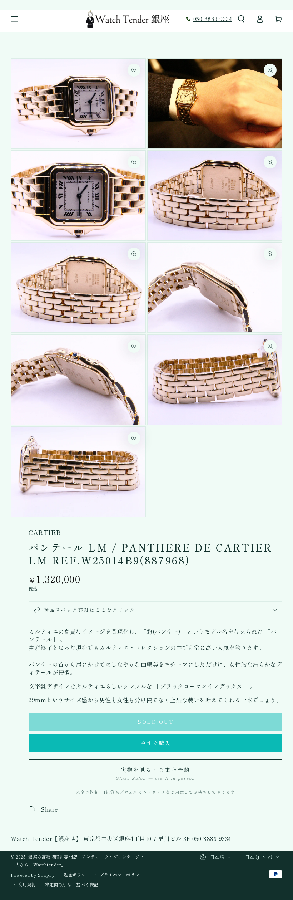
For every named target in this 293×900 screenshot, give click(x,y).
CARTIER (45, 532)
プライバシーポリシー (121, 874)
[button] (241, 19)
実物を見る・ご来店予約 (155, 773)
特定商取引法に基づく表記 (72, 884)
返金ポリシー (77, 874)
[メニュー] (14, 19)
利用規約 (27, 884)
